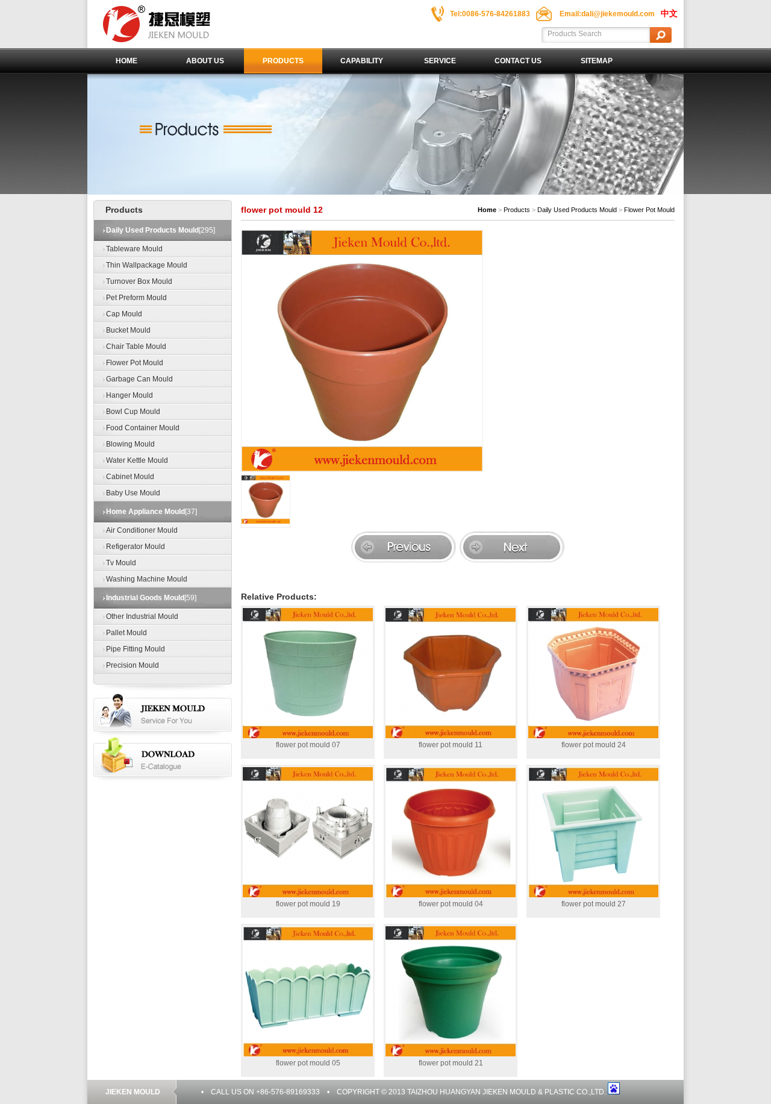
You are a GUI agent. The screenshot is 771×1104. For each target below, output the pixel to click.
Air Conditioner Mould (142, 530)
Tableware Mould (134, 249)
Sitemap (597, 61)
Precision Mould (132, 665)
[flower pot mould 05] (308, 991)
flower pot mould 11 (450, 745)
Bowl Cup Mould (133, 411)
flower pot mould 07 (308, 745)
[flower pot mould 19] (308, 832)
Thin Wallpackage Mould (146, 265)
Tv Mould (121, 563)
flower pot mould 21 (451, 1063)
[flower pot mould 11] (450, 673)
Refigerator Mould (135, 546)
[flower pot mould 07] (308, 673)
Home (126, 61)
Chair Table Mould (136, 346)
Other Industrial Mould (142, 616)
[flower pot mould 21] (450, 991)
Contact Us (518, 61)
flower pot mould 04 (451, 904)
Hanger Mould (129, 395)
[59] (151, 598)
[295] (160, 230)
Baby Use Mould (133, 493)
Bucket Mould (128, 330)
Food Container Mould (142, 428)
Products (283, 61)
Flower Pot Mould (134, 363)
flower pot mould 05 (308, 1063)
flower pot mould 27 (593, 904)
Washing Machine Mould (146, 579)
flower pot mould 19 (308, 904)
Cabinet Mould (130, 476)
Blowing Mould (130, 444)
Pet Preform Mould (136, 297)
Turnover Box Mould (139, 281)
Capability (361, 61)
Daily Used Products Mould (577, 209)
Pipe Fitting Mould (135, 649)
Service (440, 61)
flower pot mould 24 (593, 745)
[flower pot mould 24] (593, 673)
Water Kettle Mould (137, 460)
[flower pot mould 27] (593, 832)
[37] (151, 511)
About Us (205, 61)
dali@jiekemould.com (618, 14)
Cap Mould (124, 314)
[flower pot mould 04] (450, 832)
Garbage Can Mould (139, 379)
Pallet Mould (126, 633)
